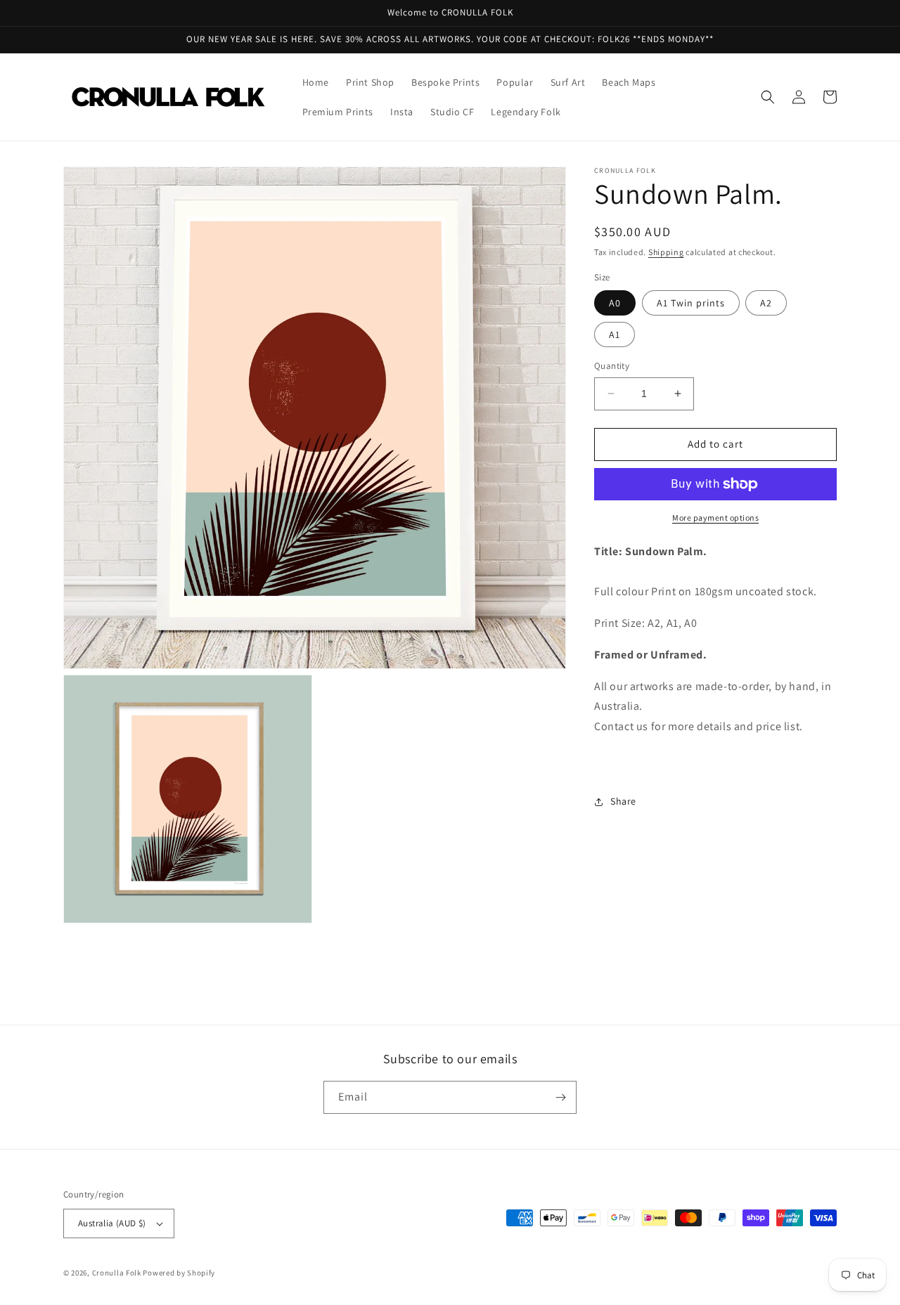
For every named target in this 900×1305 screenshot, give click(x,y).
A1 (614, 334)
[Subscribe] (560, 1097)
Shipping (666, 252)
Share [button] (623, 801)
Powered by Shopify (179, 1273)
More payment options (715, 517)
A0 (615, 303)
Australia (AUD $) (112, 1223)
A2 (766, 303)
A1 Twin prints (691, 303)
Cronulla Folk (116, 1273)
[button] (767, 97)
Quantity (611, 366)
